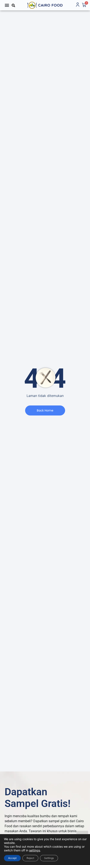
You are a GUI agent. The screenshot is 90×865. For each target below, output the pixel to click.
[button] (6, 5)
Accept (12, 858)
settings (34, 850)
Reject (30, 858)
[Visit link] (45, 5)
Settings (49, 858)
